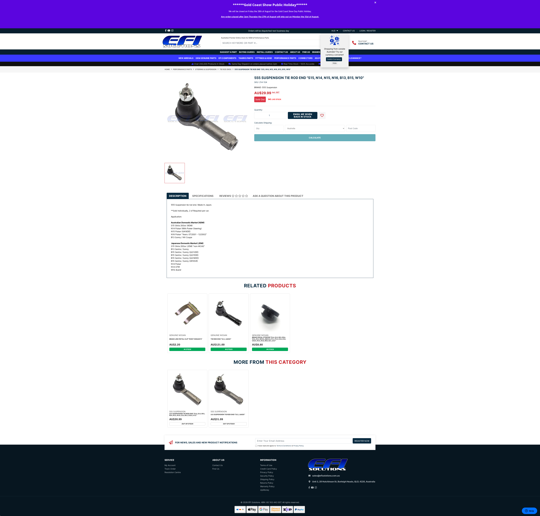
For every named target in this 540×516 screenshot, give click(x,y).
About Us (295, 52)
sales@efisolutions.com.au (326, 475)
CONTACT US (365, 43)
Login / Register (367, 31)
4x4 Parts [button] (320, 58)
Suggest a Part (228, 52)
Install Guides (265, 52)
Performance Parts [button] (285, 58)
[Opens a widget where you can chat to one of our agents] (529, 511)
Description (177, 195)
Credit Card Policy (268, 469)
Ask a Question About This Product (278, 195)
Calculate (315, 137)
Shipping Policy (267, 479)
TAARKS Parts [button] (245, 58)
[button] (322, 115)
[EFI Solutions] (182, 41)
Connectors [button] (305, 58)
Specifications (202, 195)
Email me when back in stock (302, 115)
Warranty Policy (267, 486)
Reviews (225, 195)
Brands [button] (316, 52)
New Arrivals (186, 58)
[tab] (178, 196)
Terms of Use (266, 465)
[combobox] (272, 43)
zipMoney (264, 490)
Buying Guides (247, 52)
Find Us (306, 52)
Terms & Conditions (283, 446)
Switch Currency (334, 59)
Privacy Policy (298, 446)
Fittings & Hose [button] (263, 58)
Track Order (170, 469)
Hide (335, 63)
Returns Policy (266, 483)
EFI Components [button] (227, 58)
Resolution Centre (173, 472)
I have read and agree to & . (281, 446)
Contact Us (281, 52)
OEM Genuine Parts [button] (206, 58)
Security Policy (267, 476)
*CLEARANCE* (354, 58)
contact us (349, 31)
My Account (170, 465)
